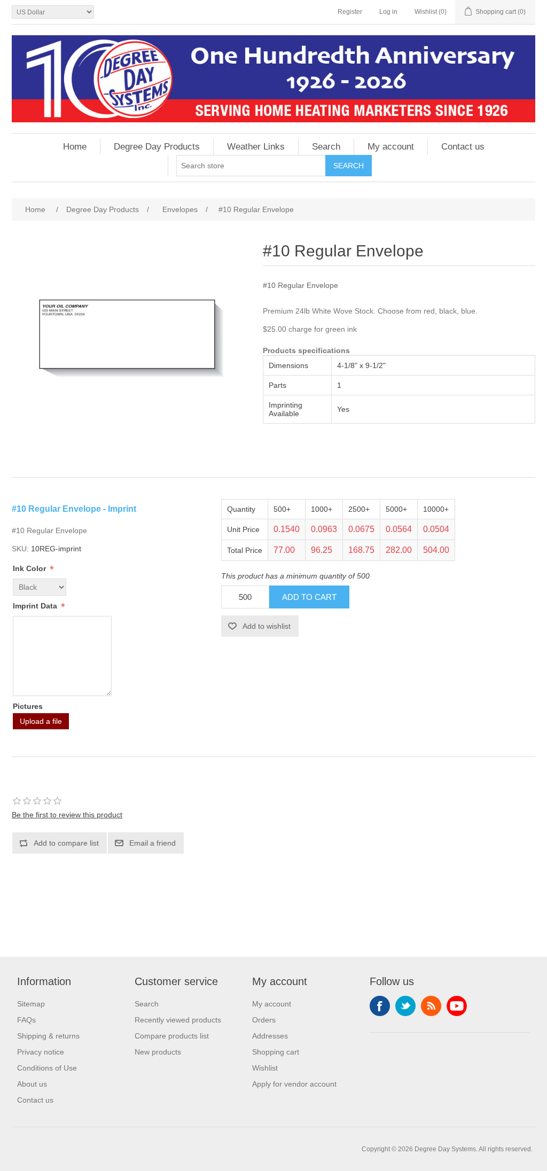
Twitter (405, 1006)
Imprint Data (36, 606)
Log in (388, 11)
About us (32, 1084)
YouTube (457, 1006)
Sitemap (31, 1004)
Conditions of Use (47, 1068)
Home (75, 147)
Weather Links (256, 147)
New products (158, 1052)
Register (350, 11)
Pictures (28, 706)
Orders (264, 1020)
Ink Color (30, 568)
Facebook (380, 1006)
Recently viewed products (178, 1020)
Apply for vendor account (294, 1084)
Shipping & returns (48, 1036)
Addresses (270, 1036)
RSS (431, 1006)
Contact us (463, 147)
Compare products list (172, 1036)
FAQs (26, 1020)
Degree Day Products (157, 147)
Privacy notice (40, 1052)
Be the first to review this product (67, 814)
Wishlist (265, 1068)
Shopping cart (275, 1052)
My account (391, 147)
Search (326, 147)
